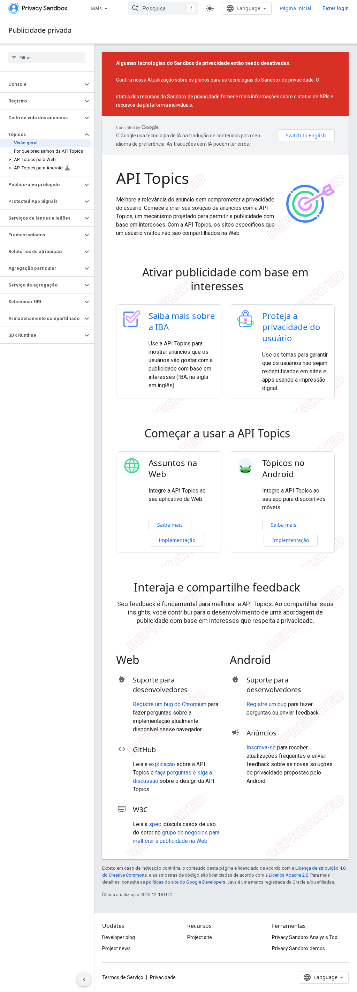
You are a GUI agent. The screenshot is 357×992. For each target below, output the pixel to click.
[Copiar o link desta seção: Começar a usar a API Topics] (300, 434)
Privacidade (163, 977)
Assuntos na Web (173, 468)
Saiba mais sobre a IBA (182, 321)
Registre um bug (266, 704)
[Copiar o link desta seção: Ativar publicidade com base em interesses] (253, 287)
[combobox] (163, 8)
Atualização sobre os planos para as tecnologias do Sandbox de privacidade (230, 80)
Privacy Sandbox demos (298, 948)
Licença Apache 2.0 (288, 875)
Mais (96, 8)
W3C (140, 809)
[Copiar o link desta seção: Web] (149, 661)
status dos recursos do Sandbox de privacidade (168, 96)
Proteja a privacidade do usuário (291, 327)
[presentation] (225, 279)
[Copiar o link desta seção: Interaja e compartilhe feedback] (310, 588)
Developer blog (118, 937)
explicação (162, 764)
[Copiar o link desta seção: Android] (281, 661)
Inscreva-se (261, 747)
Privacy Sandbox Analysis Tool (305, 937)
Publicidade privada (39, 30)
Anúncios (261, 733)
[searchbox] (46, 57)
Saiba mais (170, 524)
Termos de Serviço (122, 977)
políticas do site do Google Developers (185, 882)
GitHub (144, 749)
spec (155, 824)
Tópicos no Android (283, 468)
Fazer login (335, 8)
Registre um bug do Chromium (169, 704)
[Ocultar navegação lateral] (84, 979)
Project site (199, 937)
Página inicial (295, 8)
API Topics (152, 178)
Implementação (177, 540)
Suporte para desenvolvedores (160, 684)
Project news (116, 948)
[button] (41, 84)
